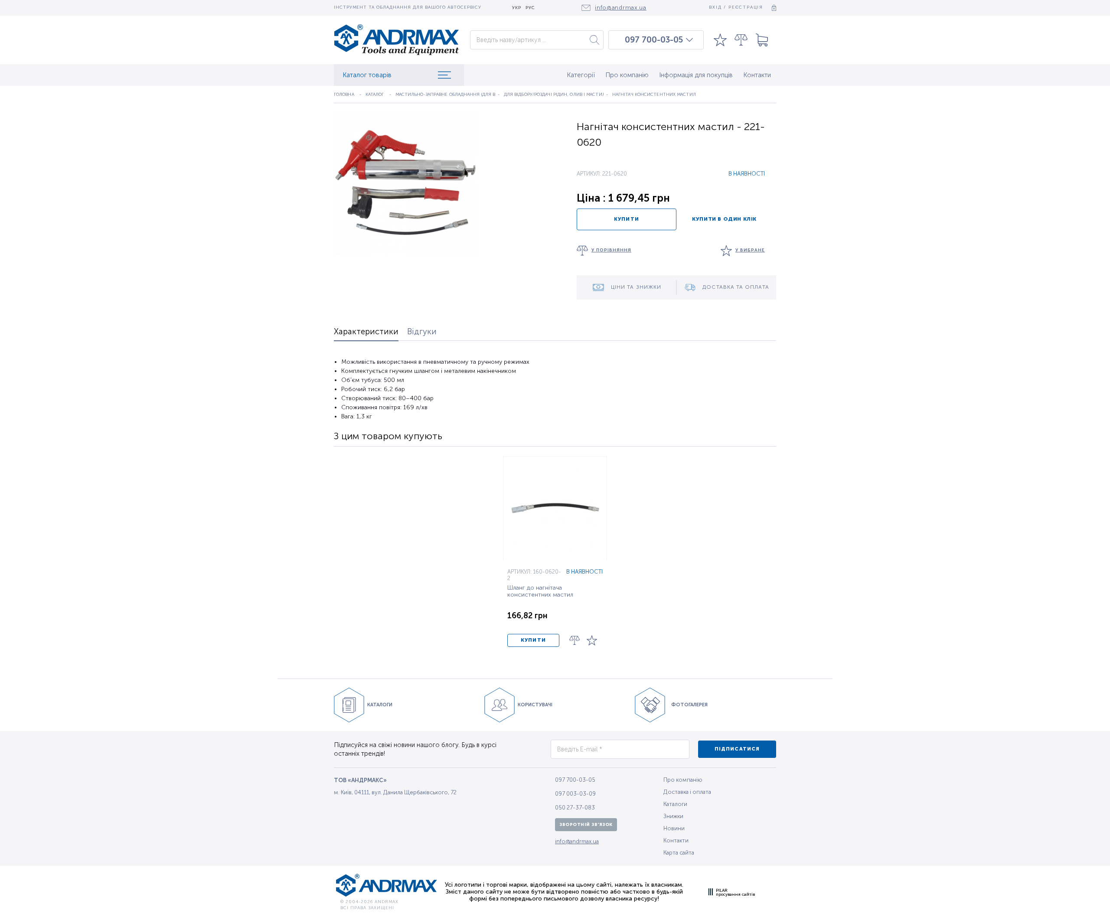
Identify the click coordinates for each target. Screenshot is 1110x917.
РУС (530, 8)
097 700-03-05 (654, 40)
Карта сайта (678, 852)
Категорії (581, 75)
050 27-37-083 (575, 807)
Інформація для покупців (696, 75)
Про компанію (627, 75)
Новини (674, 828)
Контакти (757, 75)
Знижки (673, 816)
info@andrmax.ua (577, 841)
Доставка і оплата (687, 792)
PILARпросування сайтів (735, 892)
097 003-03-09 (575, 793)
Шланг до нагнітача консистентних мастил (540, 591)
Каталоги (675, 804)
